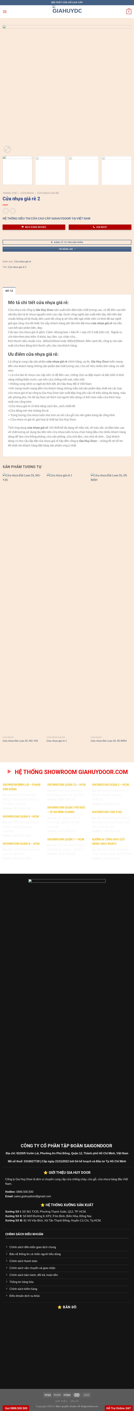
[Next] (124, 89)
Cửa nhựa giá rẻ (48, 193)
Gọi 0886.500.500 (15, 1408)
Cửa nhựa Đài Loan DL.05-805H (109, 740)
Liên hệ (74, 1401)
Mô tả (9, 291)
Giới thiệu (61, 1401)
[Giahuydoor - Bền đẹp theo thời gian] (67, 11)
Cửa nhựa (27, 193)
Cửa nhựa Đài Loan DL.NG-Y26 (20, 740)
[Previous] (9, 89)
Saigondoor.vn (89, 1406)
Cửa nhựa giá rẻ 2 (17, 267)
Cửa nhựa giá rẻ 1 (57, 740)
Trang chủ (10, 193)
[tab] (9, 290)
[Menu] (5, 11)
